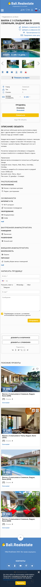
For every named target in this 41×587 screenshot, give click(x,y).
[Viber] (21, 350)
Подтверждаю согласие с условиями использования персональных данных (17, 314)
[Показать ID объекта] (21, 72)
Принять (20, 583)
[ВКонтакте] (13, 350)
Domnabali (20, 110)
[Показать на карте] (2, 72)
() (24, 10)
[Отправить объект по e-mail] (11, 72)
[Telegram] (27, 350)
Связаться (20, 115)
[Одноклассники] (16, 350)
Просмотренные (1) (33, 32)
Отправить (33, 320)
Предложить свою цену (32, 35)
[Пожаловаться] (25, 72)
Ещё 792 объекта (20, 120)
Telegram (7, 287)
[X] (19, 350)
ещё (2, 221)
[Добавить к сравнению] (33, 368)
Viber (29, 285)
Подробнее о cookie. (10, 579)
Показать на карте (21, 78)
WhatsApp (20, 285)
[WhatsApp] (24, 350)
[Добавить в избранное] (37, 368)
